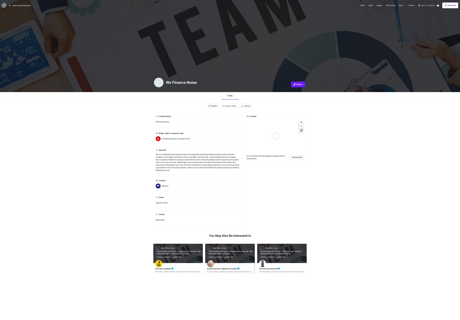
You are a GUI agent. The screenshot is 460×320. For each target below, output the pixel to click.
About (370, 5)
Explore (379, 5)
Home (362, 5)
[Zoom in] (301, 122)
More (401, 5)
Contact (411, 5)
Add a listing (451, 5)
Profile (230, 96)
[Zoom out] (301, 125)
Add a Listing (390, 5)
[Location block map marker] (275, 136)
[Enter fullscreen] (301, 130)
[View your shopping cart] (438, 5)
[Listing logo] (159, 82)
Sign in (423, 5)
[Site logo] (4, 5)
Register (432, 5)
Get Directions (297, 157)
